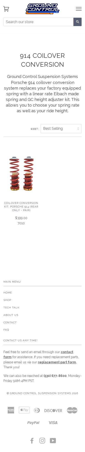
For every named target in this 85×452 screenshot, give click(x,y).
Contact (10, 322)
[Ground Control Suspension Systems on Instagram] (42, 442)
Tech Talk (11, 307)
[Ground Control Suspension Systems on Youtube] (53, 442)
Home (7, 292)
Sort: (35, 129)
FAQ (6, 329)
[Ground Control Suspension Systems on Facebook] (32, 442)
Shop (7, 300)
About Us (10, 315)
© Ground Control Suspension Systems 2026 (42, 393)
